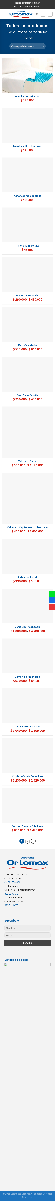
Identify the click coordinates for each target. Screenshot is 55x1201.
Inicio (11, 32)
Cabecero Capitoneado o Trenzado (27, 527)
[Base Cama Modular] (27, 274)
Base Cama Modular (27, 295)
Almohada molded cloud (27, 195)
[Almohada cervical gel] (27, 75)
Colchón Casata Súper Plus (27, 776)
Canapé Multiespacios (27, 726)
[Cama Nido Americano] (27, 656)
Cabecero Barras (27, 461)
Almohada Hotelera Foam (27, 146)
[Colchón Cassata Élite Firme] (27, 805)
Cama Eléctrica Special (27, 626)
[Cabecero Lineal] (27, 556)
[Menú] (4, 14)
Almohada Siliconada (27, 245)
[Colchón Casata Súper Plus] (27, 755)
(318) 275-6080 (12, 882)
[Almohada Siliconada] (27, 225)
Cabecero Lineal (27, 577)
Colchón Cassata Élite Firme (27, 826)
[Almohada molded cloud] (27, 175)
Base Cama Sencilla (27, 395)
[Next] (33, 841)
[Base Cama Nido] (27, 324)
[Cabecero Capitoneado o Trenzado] (27, 498)
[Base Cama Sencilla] (27, 374)
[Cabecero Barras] (27, 432)
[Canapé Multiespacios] (27, 705)
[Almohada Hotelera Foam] (27, 125)
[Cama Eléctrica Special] (27, 606)
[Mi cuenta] (43, 14)
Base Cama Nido (27, 345)
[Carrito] (50, 14)
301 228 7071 (11, 893)
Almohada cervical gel (27, 96)
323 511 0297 (11, 905)
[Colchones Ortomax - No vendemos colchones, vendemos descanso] (21, 14)
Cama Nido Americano (27, 676)
